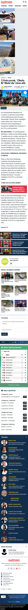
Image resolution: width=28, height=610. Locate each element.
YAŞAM (9, 77)
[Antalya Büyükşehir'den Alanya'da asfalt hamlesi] (7, 289)
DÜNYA (25, 6)
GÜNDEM (4, 6)
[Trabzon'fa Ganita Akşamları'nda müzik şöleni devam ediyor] (21, 303)
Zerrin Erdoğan (13, 492)
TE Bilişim (18, 601)
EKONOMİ (18, 6)
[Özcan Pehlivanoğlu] (4, 464)
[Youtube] (16, 568)
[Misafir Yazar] (5, 498)
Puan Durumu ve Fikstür (8, 579)
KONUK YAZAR (12, 550)
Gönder (4, 334)
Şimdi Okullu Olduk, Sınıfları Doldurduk (16, 528)
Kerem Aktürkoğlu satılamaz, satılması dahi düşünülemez (17, 553)
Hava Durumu (6, 574)
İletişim (9, 589)
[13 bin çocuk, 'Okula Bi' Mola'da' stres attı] (14, 98)
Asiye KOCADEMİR (13, 525)
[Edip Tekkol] (4, 486)
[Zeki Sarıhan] (4, 478)
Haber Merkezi (14, 260)
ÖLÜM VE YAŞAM (13, 533)
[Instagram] (14, 568)
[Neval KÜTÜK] (4, 539)
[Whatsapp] (19, 568)
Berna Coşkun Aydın (15, 504)
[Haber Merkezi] (4, 261)
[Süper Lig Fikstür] (26, 390)
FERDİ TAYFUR (14, 500)
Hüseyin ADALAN (13, 455)
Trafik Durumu (6, 578)
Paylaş (4, 108)
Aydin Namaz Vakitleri (8, 576)
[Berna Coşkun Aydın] (4, 505)
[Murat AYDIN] (4, 442)
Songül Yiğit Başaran (15, 511)
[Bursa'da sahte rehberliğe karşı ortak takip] (7, 275)
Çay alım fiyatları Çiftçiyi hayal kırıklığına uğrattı (17, 521)
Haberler (3, 77)
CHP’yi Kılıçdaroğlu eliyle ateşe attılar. (17, 472)
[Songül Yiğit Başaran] (4, 512)
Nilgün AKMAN (13, 447)
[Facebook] (8, 568)
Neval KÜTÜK (12, 537)
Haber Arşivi (6, 584)
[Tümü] (26, 437)
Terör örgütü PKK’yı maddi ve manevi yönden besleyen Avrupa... (17, 487)
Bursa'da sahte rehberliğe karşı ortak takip (7, 281)
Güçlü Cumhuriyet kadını (15, 506)
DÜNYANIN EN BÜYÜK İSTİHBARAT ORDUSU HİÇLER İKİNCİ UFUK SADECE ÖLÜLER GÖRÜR (16, 458)
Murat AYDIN (12, 440)
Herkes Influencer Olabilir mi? (17, 513)
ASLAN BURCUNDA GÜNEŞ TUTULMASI (16, 450)
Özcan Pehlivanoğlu (15, 463)
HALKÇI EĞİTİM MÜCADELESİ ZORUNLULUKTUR (16, 479)
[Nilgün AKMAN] (4, 449)
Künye (3, 589)
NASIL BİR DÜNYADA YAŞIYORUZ (17, 494)
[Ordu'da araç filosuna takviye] (21, 275)
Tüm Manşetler (6, 581)
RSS (4, 596)
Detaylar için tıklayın (14, 385)
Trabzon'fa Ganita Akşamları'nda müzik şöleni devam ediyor (20, 309)
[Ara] (23, 2)
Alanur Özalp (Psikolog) (16, 518)
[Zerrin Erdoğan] (4, 493)
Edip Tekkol (12, 484)
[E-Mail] (11, 263)
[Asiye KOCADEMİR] (4, 527)
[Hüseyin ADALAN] (4, 457)
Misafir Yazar (15, 498)
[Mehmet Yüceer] (4, 471)
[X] (11, 568)
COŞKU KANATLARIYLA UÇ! (16, 540)
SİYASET (10, 6)
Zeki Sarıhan (12, 477)
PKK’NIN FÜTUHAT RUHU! (15, 465)
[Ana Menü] (25, 2)
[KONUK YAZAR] (4, 552)
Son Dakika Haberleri (8, 583)
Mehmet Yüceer (13, 469)
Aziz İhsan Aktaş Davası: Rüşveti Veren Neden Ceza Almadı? (17, 443)
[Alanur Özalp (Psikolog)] (4, 520)
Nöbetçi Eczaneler (7, 573)
